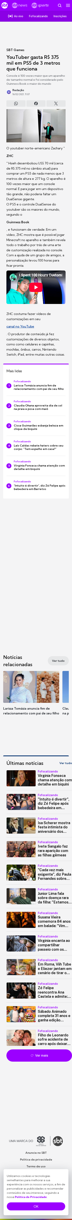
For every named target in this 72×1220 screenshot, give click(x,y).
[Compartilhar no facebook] (36, 103)
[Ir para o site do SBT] (58, 1141)
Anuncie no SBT (36, 1153)
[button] (31, 697)
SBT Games (15, 50)
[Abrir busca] (60, 5)
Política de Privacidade (31, 1197)
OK (36, 1206)
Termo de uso (36, 1166)
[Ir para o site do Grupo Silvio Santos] (29, 1141)
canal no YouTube (20, 326)
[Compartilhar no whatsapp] (16, 103)
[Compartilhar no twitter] (56, 103)
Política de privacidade (36, 1159)
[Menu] (68, 5)
